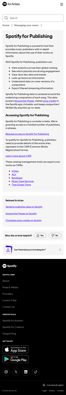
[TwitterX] (16, 372)
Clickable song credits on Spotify (23, 220)
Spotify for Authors (12, 320)
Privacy (52, 391)
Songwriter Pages (24, 100)
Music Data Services (23, 181)
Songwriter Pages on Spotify (21, 213)
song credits (49, 100)
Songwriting (9, 333)
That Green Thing (21, 184)
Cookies (60, 391)
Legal (44, 391)
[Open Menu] (62, 4)
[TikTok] (35, 372)
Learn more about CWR (18, 156)
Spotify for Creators (13, 327)
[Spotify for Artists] (11, 4)
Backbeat (17, 177)
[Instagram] (6, 372)
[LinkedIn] (25, 372)
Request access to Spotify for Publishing (27, 134)
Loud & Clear (9, 300)
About (5, 280)
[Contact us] (59, 249)
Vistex (15, 171)
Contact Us (8, 306)
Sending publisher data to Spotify (24, 206)
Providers (7, 293)
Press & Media (10, 287)
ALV (14, 174)
